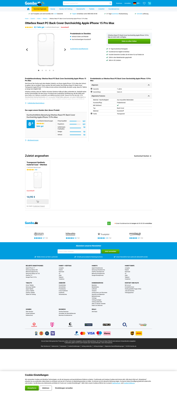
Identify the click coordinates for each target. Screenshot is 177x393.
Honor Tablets (30, 285)
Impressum (63, 346)
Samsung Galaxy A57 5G (33, 273)
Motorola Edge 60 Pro (32, 271)
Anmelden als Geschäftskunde (67, 313)
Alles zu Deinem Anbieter (99, 303)
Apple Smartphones (97, 268)
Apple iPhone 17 (30, 268)
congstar (61, 268)
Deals (94, 309)
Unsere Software (30, 313)
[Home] (28, 9)
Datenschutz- (116, 383)
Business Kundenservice (65, 315)
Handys (95, 265)
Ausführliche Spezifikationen (79, 49)
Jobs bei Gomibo (129, 290)
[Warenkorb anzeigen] (149, 3)
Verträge (94, 298)
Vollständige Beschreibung (35, 103)
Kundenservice (114, 9)
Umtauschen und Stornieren (99, 292)
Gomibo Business (63, 311)
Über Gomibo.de (45, 346)
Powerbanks (62, 289)
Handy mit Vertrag (65, 9)
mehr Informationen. (107, 342)
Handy (52, 9)
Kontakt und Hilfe (132, 283)
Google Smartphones (97, 275)
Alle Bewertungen (33, 140)
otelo (60, 275)
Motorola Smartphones (98, 273)
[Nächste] (65, 50)
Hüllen (39, 18)
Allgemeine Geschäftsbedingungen (114, 346)
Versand (94, 290)
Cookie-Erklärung (129, 383)
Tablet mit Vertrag (31, 294)
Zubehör (101, 9)
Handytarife (80, 9)
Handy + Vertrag (65, 265)
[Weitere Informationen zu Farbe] (91, 113)
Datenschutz (29, 315)
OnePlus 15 (29, 275)
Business (62, 309)
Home (26, 18)
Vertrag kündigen (96, 300)
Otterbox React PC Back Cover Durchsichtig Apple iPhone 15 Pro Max (68, 18)
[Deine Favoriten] (144, 3)
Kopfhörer (61, 292)
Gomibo (28, 309)
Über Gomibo (29, 311)
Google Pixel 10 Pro (31, 277)
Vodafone (61, 279)
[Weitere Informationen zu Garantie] (91, 89)
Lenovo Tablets (30, 290)
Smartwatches (63, 294)
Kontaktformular (129, 287)
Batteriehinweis (96, 296)
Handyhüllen (62, 285)
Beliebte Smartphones (34, 265)
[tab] (38, 70)
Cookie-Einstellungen (74, 346)
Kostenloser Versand (39, 206)
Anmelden (127, 3)
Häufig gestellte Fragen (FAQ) (133, 289)
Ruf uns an (128, 285)
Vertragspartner (129, 292)
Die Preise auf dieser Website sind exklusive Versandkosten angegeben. (116, 341)
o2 (59, 273)
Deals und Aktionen (97, 305)
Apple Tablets (29, 289)
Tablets (91, 9)
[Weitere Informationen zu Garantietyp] (91, 92)
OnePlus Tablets (30, 292)
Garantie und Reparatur (98, 294)
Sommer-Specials (40, 9)
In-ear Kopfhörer (63, 290)
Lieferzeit (94, 289)
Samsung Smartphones (98, 270)
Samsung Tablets (30, 287)
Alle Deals (94, 311)
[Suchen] (110, 3)
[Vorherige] (27, 50)
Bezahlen (94, 285)
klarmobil (61, 271)
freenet (61, 270)
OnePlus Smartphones (98, 271)
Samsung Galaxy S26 (32, 270)
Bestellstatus (95, 287)
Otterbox (45, 18)
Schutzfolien (62, 287)
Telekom (61, 277)
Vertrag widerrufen (97, 302)
